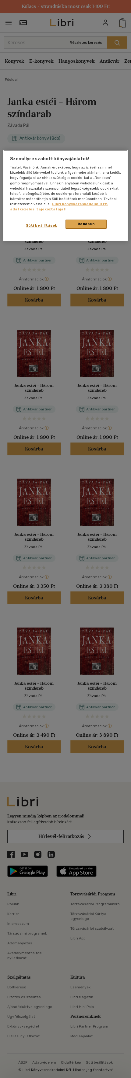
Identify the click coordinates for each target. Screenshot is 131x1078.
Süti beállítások (41, 225)
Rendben (86, 224)
